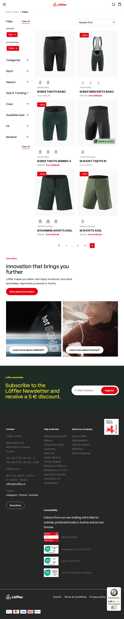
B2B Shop (77, 449)
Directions (15, 505)
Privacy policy (98, 597)
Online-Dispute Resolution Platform (55, 464)
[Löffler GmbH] (60, 4)
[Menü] (119, 589)
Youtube (33, 495)
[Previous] (59, 247)
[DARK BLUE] (48, 221)
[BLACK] (48, 83)
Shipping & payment (55, 436)
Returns (48, 440)
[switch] (114, 607)
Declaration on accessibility (52, 481)
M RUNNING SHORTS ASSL (54, 230)
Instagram (12, 495)
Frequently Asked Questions (54, 447)
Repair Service (52, 457)
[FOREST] (40, 83)
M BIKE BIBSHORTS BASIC (97, 91)
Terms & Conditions (75, 597)
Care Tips (49, 453)
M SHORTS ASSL (91, 230)
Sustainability (79, 440)
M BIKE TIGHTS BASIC (51, 91)
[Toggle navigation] (4, 4)
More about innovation (22, 291)
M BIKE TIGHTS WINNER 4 (54, 161)
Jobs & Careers (81, 444)
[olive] (83, 221)
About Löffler (79, 436)
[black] (98, 83)
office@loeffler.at (15, 484)
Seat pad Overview (54, 474)
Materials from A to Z (56, 470)
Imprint (57, 597)
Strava (23, 495)
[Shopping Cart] (119, 4)
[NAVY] (91, 83)
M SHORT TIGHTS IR (93, 161)
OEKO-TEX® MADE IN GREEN (76, 572)
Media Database (81, 453)
